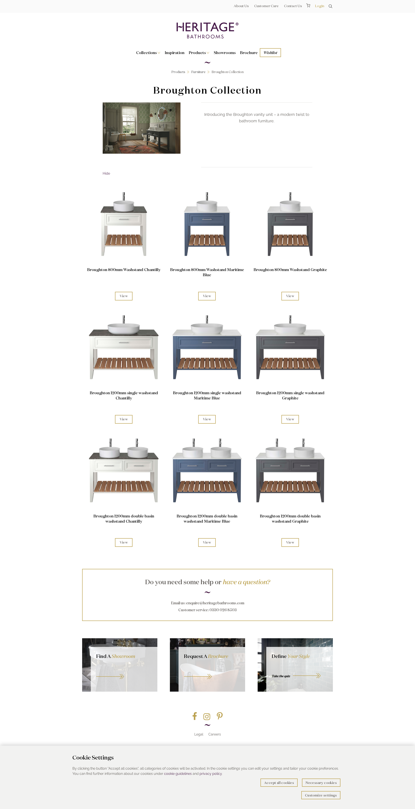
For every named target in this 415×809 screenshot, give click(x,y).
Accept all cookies (279, 783)
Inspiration (174, 52)
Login (319, 6)
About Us (241, 6)
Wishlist (270, 52)
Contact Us (293, 6)
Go (212, 671)
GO (124, 671)
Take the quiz (281, 676)
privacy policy (211, 774)
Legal (198, 734)
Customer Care (266, 6)
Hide (106, 173)
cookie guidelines (178, 774)
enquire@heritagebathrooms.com (215, 602)
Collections (147, 52)
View (124, 296)
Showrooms (225, 52)
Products (198, 52)
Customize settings (321, 795)
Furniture (198, 72)
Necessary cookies (321, 783)
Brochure (249, 52)
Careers (214, 734)
